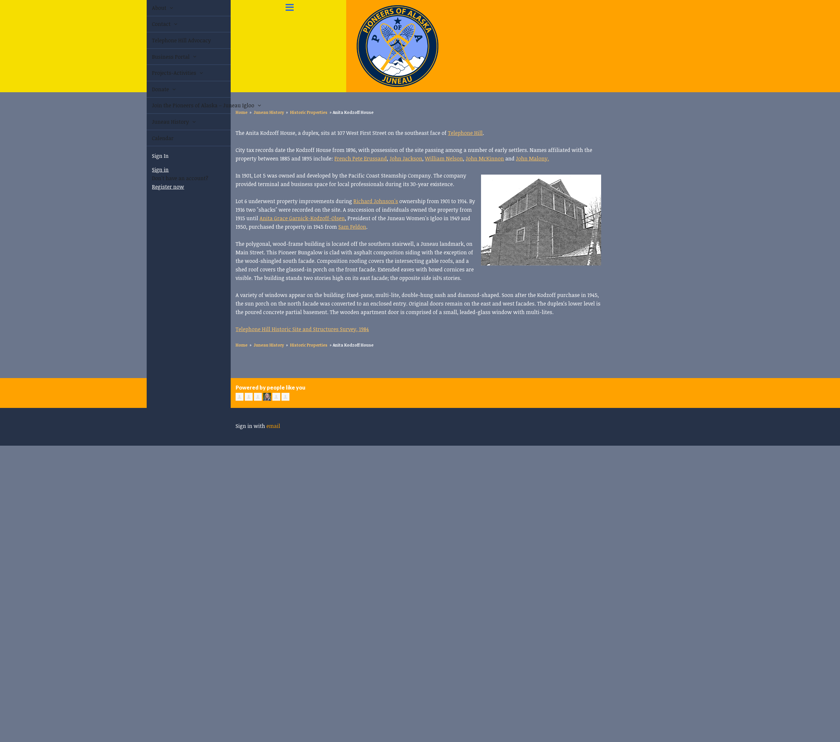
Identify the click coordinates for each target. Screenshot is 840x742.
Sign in (152, 169)
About (152, 7)
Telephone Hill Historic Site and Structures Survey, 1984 (302, 329)
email (273, 426)
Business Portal (163, 56)
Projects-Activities (167, 72)
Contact (154, 24)
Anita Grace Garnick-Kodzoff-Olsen (302, 218)
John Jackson (405, 158)
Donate (153, 89)
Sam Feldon (352, 226)
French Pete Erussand (360, 158)
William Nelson (444, 158)
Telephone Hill (465, 133)
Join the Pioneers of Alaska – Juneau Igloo (183, 105)
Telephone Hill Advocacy (173, 40)
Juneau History (163, 121)
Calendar (155, 138)
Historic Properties (308, 112)
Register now (160, 186)
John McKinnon (485, 158)
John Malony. (532, 158)
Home (241, 112)
